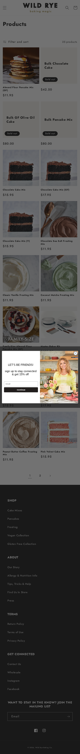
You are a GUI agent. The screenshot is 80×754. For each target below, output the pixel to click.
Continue (21, 389)
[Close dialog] (75, 353)
